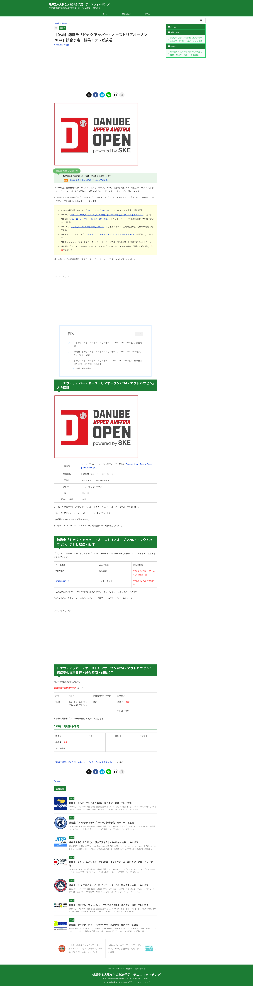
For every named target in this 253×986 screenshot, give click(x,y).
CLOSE (139, 334)
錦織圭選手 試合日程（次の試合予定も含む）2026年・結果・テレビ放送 (103, 842)
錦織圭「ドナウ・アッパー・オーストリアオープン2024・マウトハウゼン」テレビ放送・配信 (108, 353)
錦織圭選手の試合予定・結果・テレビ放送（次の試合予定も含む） (85, 762)
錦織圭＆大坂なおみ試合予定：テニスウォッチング (79, 4)
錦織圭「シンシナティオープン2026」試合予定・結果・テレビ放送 (101, 822)
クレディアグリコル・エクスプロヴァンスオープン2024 (109, 234)
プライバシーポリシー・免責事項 (120, 969)
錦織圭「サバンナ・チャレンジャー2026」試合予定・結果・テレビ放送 (103, 924)
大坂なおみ (126, 14)
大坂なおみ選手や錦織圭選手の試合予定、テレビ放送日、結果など (126, 978)
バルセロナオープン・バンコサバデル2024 (89, 219)
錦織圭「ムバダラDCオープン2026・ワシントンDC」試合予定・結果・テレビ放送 (109, 885)
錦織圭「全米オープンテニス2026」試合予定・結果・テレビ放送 (100, 803)
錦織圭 (147, 14)
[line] (108, 94)
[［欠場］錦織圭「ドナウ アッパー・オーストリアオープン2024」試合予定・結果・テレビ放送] (102, 94)
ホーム (105, 14)
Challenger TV (62, 581)
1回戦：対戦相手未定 (84, 368)
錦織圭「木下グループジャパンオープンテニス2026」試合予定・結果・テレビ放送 (109, 905)
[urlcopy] (122, 94)
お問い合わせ (140, 969)
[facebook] (95, 94)
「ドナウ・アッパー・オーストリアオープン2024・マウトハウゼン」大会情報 (108, 344)
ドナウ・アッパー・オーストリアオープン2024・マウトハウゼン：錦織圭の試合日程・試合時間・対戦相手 (108, 362)
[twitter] (89, 94)
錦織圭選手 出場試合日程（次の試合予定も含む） (90, 180)
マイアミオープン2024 (97, 210)
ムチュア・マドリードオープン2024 (87, 226)
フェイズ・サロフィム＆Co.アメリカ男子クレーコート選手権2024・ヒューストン (106, 214)
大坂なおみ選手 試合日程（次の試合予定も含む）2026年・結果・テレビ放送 (186, 39)
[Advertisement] (105, 68)
